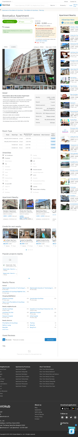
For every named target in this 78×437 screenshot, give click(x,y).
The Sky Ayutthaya (7, 308)
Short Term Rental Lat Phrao (47, 376)
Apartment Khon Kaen (21, 381)
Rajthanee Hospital (35, 312)
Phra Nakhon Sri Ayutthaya (10, 322)
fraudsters (39, 36)
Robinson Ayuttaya (7, 298)
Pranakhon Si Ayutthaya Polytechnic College (42, 308)
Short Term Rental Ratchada (47, 378)
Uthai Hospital (34, 315)
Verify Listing (38, 411)
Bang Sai (32, 324)
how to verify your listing (41, 40)
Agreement (38, 409)
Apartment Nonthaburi (21, 373)
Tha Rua (32, 322)
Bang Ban (5, 327)
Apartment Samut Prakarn (22, 376)
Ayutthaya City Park (7, 312)
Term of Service (39, 414)
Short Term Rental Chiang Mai (47, 381)
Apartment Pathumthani (22, 378)
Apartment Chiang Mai (21, 371)
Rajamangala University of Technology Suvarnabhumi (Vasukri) (42, 287)
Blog (36, 407)
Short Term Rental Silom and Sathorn (49, 373)
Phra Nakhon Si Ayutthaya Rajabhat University (14, 291)
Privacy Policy (38, 416)
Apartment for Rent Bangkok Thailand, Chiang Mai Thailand (7, 5)
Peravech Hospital (7, 315)
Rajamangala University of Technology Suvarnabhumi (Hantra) (14, 287)
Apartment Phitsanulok (22, 383)
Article (66, 1)
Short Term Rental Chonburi (47, 383)
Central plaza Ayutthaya (36, 298)
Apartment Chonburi (21, 385)
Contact (37, 418)
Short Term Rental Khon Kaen (47, 385)
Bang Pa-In (33, 327)
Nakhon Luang (6, 324)
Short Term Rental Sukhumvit (47, 371)
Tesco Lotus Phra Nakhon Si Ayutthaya (13, 301)
